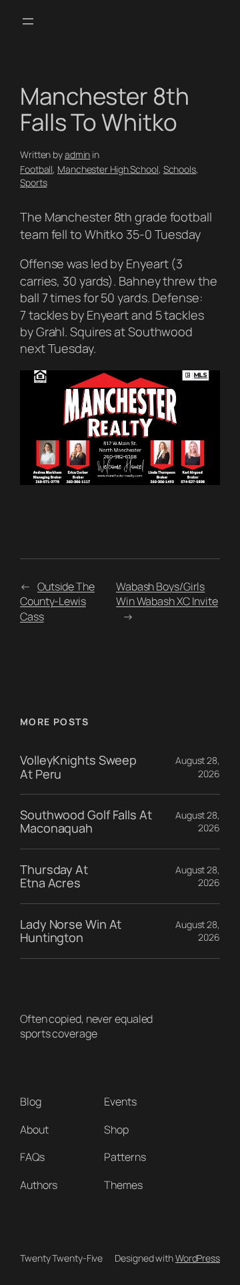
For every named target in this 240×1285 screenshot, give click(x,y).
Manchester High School (108, 169)
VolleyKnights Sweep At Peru (78, 767)
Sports (33, 182)
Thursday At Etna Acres (54, 876)
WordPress (197, 1258)
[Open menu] (28, 21)
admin (78, 154)
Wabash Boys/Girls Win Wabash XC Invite (167, 594)
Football (36, 169)
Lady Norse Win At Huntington (70, 931)
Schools (179, 169)
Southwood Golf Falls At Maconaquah (86, 821)
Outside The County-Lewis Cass (57, 601)
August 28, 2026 (197, 767)
